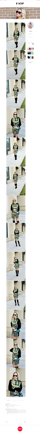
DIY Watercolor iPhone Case (30, 50)
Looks (20, 6)
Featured (27, 6)
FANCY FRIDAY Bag (11, 397)
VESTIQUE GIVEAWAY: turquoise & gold (30, 54)
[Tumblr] (31, 31)
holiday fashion (12, 400)
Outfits (16, 6)
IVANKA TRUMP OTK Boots (16, 397)
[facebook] (29, 31)
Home (12, 6)
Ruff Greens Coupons (9, 411)
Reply (7, 407)
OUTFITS (19, 400)
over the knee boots (22, 400)
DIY (23, 6)
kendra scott (16, 400)
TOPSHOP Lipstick (20, 397)
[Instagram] (30, 31)
